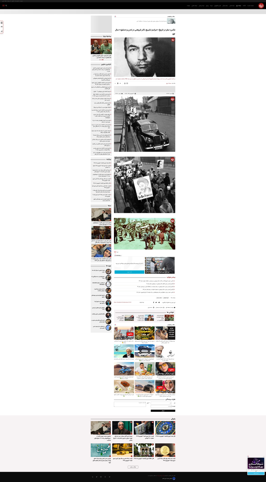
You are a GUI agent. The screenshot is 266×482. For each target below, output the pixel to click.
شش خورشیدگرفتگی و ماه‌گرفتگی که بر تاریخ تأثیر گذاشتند (120, 319)
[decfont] (115, 83)
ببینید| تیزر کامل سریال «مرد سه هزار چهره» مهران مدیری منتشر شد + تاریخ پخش (101, 170)
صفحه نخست (250, 6)
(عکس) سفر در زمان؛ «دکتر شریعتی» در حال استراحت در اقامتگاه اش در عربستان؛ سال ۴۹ (155, 287)
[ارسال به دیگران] (127, 84)
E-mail (173, 406)
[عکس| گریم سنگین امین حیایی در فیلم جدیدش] (108, 321)
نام (174, 403)
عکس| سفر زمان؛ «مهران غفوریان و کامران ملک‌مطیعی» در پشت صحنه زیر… (101, 57)
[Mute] (148, 272)
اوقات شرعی (4, 1)
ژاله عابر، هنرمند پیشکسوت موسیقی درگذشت (99, 290)
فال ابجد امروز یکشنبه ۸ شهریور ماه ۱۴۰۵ (102, 163)
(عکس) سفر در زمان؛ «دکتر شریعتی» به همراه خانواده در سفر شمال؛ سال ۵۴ (158, 289)
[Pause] (146, 272)
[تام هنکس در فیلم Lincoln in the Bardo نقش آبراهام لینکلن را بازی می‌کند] (108, 284)
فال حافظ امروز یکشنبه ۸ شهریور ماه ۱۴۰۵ (101, 183)
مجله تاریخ (238, 6)
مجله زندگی (225, 6)
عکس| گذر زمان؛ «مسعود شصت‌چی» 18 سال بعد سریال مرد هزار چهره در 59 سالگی (101, 241)
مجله (109, 205)
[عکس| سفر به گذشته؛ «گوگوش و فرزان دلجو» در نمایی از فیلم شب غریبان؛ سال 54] (149, 318)
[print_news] (125, 84)
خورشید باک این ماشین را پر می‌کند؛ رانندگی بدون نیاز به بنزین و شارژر (101, 140)
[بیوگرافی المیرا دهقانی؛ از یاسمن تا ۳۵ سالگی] (108, 309)
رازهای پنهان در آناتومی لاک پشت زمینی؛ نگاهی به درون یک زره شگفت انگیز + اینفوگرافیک (101, 116)
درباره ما (21, 1)
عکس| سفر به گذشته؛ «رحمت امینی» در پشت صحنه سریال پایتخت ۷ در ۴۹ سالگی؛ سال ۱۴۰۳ (100, 126)
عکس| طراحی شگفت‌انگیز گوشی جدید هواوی (102, 103)
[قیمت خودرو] (1, 27)
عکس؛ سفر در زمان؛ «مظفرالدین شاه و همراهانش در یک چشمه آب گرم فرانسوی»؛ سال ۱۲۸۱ (155, 292)
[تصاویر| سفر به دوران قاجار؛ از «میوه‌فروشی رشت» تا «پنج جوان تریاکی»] (101, 214)
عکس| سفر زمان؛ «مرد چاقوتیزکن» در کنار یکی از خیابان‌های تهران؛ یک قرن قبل (101, 153)
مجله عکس (231, 6)
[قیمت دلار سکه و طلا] (1, 23)
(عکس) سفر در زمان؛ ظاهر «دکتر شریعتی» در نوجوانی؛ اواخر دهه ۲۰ (159, 284)
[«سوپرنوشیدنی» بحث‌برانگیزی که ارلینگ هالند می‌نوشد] (108, 278)
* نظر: (148, 403)
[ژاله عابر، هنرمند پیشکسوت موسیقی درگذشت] (108, 290)
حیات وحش (201, 6)
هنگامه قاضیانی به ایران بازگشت (98, 314)
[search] (6, 6)
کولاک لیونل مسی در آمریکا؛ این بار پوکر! (102, 107)
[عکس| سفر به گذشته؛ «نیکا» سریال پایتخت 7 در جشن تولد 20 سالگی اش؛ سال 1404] (101, 250)
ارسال (163, 411)
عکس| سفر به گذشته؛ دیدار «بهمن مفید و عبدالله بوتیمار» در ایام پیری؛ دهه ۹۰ (101, 149)
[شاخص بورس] (1, 31)
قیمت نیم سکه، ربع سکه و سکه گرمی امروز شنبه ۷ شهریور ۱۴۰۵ (101, 179)
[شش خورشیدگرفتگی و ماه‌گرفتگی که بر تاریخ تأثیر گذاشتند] (129, 318)
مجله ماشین (194, 6)
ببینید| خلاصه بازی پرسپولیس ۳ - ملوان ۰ (101, 91)
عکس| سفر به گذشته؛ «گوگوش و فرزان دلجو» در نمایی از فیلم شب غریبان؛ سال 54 (140, 319)
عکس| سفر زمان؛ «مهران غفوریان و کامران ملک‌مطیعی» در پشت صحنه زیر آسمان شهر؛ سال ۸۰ (101, 69)
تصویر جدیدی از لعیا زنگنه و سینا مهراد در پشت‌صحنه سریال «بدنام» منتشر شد (101, 74)
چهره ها (108, 266)
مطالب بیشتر (133, 467)
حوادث (188, 6)
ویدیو (207, 6)
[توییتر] (156, 303)
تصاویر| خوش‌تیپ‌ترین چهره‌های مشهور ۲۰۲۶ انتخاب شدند (102, 199)
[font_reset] (117, 83)
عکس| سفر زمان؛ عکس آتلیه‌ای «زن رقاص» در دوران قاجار (101, 144)
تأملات (244, 6)
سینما (211, 6)
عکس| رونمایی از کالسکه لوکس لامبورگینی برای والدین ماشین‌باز (101, 79)
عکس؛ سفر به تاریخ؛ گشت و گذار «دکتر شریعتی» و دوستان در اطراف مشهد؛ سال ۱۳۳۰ (156, 281)
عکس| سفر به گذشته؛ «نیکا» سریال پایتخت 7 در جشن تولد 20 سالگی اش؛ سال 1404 (101, 259)
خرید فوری (256, 473)
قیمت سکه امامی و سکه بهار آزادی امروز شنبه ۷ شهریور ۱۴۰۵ (101, 186)
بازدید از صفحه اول (169, 307)
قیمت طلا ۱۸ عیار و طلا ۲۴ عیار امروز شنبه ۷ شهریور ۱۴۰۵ (101, 195)
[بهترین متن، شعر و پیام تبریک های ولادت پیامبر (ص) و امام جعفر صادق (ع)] (101, 450)
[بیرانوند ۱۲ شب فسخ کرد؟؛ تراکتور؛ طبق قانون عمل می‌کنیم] (108, 303)
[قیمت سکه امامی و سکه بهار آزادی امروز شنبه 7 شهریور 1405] (122, 450)
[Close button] (264, 456)
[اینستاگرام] (105, 477)
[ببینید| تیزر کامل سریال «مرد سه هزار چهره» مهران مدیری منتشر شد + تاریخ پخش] (122, 428)
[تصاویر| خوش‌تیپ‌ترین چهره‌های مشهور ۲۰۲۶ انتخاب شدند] (108, 296)
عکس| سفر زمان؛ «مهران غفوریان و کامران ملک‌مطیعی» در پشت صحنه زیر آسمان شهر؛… (160, 319)
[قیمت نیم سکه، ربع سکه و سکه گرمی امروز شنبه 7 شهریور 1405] (165, 450)
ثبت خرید (129, 272)
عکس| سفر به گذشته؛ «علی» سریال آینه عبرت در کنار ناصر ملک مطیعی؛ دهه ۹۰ (101, 111)
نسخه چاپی (150, 307)
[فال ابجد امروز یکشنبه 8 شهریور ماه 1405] (165, 428)
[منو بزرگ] (3, 5)
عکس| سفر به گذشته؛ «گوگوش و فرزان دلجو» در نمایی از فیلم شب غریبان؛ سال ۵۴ (101, 83)
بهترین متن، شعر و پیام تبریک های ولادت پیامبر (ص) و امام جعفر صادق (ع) (101, 191)
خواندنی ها (170, 312)
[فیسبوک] (153, 303)
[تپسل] (115, 255)
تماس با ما (17, 1)
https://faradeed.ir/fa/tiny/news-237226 (122, 302)
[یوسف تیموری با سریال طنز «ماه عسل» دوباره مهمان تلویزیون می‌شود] (108, 271)
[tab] (102, 59)
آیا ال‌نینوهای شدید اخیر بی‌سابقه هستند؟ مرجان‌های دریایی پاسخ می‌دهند (101, 136)
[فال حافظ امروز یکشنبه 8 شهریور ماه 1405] (144, 450)
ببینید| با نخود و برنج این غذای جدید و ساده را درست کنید (101, 99)
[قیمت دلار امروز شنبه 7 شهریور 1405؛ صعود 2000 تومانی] (144, 428)
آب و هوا (9, 1)
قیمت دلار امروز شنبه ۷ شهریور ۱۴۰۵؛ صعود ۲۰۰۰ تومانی (101, 166)
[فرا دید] (261, 5)
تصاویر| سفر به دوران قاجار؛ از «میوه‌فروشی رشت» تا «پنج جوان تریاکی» (101, 175)
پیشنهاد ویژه (107, 36)
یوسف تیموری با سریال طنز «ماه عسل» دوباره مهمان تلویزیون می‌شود (101, 131)
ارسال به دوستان (159, 307)
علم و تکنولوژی (217, 6)
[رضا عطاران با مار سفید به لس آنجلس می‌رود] (108, 328)
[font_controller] (120, 83)
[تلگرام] (159, 303)
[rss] (92, 477)
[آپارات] (101, 477)
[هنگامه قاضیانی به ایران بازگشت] (108, 315)
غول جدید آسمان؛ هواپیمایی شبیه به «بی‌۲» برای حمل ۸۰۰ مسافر (101, 121)
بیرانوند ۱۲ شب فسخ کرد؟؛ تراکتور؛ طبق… (99, 302)
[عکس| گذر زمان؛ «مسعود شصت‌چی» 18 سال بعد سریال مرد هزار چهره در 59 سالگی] (101, 232)
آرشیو (13, 1)
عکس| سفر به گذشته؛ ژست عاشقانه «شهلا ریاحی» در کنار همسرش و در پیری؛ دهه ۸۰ (101, 95)
